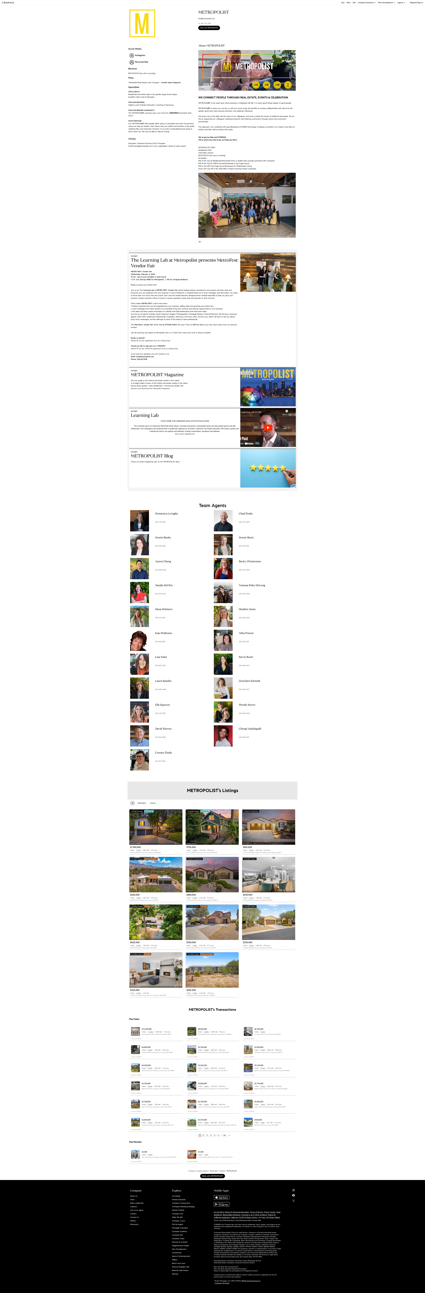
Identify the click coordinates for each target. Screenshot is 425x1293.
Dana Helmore (163, 609)
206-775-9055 (160, 713)
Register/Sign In (416, 3)
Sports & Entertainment (181, 1256)
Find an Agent (177, 1224)
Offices (133, 1221)
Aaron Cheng (163, 561)
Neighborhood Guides (180, 1246)
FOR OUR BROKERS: (136, 102)
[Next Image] (180, 827)
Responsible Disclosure (231, 1215)
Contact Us (134, 1217)
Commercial (176, 1253)
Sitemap (175, 1274)
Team (132, 1199)
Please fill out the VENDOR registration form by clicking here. (154, 349)
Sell (354, 3)
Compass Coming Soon (181, 1203)
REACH (155, 143)
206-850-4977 (244, 689)
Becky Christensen (250, 561)
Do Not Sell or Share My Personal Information (231, 1212)
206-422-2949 (160, 546)
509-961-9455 (244, 546)
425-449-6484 (160, 689)
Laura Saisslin (163, 681)
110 (224, 1135)
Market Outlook (178, 1210)
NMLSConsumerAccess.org (250, 1281)
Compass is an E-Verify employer (254, 1215)
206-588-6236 (160, 570)
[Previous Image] (132, 827)
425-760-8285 (160, 737)
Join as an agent (136, 1210)
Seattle (222, 1171)
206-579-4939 (244, 522)
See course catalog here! (185, 434)
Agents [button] (400, 3)
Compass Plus (177, 1235)
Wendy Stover (247, 704)
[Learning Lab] (268, 446)
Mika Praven (246, 633)
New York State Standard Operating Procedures (230, 1269)
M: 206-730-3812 (204, 23)
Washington (214, 1171)
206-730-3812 (160, 522)
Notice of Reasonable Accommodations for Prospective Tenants (236, 1271)
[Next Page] (229, 1135)
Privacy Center (269, 1212)
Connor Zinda (163, 752)
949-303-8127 (160, 618)
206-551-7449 (160, 761)
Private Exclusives (178, 1199)
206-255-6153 (244, 642)
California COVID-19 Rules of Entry (244, 1217)
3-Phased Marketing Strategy (183, 1207)
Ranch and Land (178, 1263)
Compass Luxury (178, 1221)
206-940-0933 (244, 713)
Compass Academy (179, 1231)
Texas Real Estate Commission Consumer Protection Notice (234, 1263)
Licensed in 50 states (222, 1283)
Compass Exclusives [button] (366, 3)
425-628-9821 (244, 737)
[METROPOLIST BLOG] (268, 487)
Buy (343, 3)
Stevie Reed (246, 657)
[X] (293, 1200)
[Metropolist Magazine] (268, 406)
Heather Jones (247, 609)
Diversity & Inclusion (179, 1242)
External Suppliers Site (180, 1267)
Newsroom (134, 1224)
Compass (191, 1171)
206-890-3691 (160, 665)
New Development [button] (385, 3)
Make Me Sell (177, 1217)
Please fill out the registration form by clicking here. (151, 341)
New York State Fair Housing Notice (226, 1267)
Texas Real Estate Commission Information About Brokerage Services (237, 1261)
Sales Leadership (136, 1203)
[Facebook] (293, 1194)
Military (175, 1260)
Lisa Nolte (161, 657)
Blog (177, 462)
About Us (133, 1196)
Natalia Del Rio (164, 585)
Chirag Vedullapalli (250, 728)
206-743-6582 (244, 570)
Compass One (177, 1214)
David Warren (163, 728)
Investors (133, 1207)
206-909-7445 (244, 594)
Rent (349, 3)
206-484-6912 (244, 665)
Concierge (176, 1196)
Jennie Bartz (246, 537)
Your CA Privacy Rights (271, 1217)
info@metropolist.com (206, 18)
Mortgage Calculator (180, 1228)
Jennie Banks (163, 537)
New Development (179, 1249)
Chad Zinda (245, 513)
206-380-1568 (244, 618)
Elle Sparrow (162, 704)
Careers (133, 1214)
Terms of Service (256, 1212)
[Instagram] (293, 1189)
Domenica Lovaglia (166, 513)
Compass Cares (178, 1238)
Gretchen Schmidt (249, 681)
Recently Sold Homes (180, 1270)
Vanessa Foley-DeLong (252, 585)
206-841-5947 (160, 642)
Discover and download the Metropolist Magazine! (150, 388)
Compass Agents (202, 1171)
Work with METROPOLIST (209, 28)
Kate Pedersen (163, 633)
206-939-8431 (160, 594)
